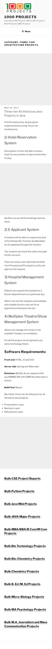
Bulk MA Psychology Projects (25, 609)
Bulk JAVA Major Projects (22, 516)
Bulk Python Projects (19, 491)
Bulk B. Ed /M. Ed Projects (22, 584)
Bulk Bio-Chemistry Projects (24, 558)
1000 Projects (20, 17)
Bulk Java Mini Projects (20, 504)
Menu (27, 31)
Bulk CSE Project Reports (22, 478)
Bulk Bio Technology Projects (25, 546)
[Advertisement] (26, 79)
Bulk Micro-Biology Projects (24, 597)
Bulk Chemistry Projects (21, 571)
